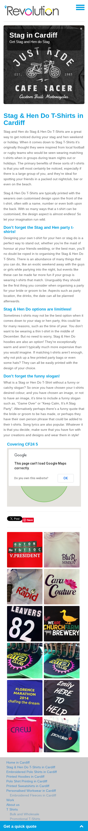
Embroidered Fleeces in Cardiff (33, 795)
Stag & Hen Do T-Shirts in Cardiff (30, 767)
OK (65, 478)
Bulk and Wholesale (24, 814)
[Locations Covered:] (6, 7)
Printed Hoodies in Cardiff (25, 776)
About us (12, 805)
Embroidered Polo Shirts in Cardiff (31, 772)
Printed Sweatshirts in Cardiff (27, 786)
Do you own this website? (31, 478)
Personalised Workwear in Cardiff (31, 790)
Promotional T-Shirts (25, 819)
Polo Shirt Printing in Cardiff (26, 781)
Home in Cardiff (18, 762)
